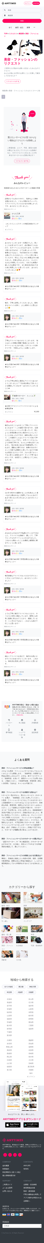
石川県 (31, 1002)
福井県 (31, 1006)
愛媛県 (31, 1040)
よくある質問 (7, 1188)
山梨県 (31, 1009)
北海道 (9, 999)
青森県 (9, 1002)
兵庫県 (9, 1040)
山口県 (9, 1063)
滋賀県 (31, 1029)
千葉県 (9, 1032)
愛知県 (31, 1022)
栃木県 (9, 1025)
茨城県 (9, 1022)
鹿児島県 (31, 1067)
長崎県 (31, 1053)
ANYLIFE (27, 1165)
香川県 (9, 1070)
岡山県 (9, 1057)
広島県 (9, 1060)
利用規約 (5, 1169)
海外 (31, 1073)
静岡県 (31, 1019)
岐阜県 (31, 1015)
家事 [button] (28, 27)
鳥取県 (9, 1050)
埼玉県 (9, 992)
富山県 (31, 999)
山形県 (9, 1015)
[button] (9, 722)
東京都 (21, 987)
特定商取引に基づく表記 (11, 1172)
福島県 (9, 1019)
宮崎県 (31, 1063)
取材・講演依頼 (29, 1191)
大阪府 (20, 992)
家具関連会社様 (29, 1188)
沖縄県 (31, 1070)
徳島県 (9, 1067)
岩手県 (9, 1006)
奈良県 (9, 1043)
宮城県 (9, 1009)
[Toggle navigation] (41, 3)
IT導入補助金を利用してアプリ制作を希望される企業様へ (33, 1198)
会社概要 (5, 1165)
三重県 (31, 1025)
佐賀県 (31, 1050)
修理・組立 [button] (19, 27)
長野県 (31, 1012)
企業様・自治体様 (30, 1184)
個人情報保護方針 (9, 1175)
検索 (22, 21)
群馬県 (9, 1029)
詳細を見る (20, 715)
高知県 (31, 1043)
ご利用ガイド (7, 1184)
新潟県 (9, 1035)
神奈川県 (32, 987)
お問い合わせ (7, 1191)
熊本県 (31, 1057)
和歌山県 (9, 1047)
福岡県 (31, 1047)
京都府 (31, 992)
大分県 (31, 1060)
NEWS (26, 1169)
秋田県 (9, 1012)
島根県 (9, 1053)
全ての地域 (8, 987)
